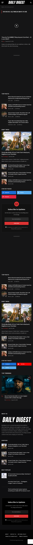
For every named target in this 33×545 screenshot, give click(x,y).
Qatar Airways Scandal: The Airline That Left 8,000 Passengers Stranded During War (19, 113)
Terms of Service (23, 536)
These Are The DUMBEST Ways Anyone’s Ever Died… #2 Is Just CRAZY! (16, 38)
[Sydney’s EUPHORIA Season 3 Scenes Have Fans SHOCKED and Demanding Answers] (4, 106)
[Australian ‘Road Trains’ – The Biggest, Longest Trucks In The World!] (4, 483)
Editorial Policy (22, 534)
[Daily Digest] (16, 2)
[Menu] (3, 2)
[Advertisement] (16, 73)
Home (3, 7)
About (7, 534)
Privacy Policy (14, 229)
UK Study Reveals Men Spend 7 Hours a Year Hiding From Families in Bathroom (19, 166)
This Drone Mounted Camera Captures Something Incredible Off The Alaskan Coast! (19, 490)
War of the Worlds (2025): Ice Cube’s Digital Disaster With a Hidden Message (16, 397)
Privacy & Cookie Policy (11, 536)
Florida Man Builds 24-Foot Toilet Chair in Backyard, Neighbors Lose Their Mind (16, 153)
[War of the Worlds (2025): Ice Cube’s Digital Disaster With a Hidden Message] (16, 384)
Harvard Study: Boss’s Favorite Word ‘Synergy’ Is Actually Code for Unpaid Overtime (19, 173)
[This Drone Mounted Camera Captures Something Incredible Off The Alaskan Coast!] (4, 490)
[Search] (30, 2)
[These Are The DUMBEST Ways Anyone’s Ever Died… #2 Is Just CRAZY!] (16, 25)
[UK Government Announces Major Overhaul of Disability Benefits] (4, 475)
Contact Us (13, 534)
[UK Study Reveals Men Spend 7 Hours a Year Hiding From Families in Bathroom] (4, 166)
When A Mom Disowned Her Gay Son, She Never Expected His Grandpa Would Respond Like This (19, 98)
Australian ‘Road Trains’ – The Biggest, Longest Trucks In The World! (17, 482)
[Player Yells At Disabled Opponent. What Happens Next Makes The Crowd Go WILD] (4, 122)
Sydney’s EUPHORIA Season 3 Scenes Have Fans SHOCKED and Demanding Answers (19, 105)
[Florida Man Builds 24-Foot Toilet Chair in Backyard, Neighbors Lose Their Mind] (16, 141)
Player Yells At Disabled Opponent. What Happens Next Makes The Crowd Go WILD (18, 121)
